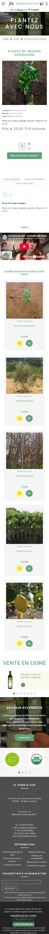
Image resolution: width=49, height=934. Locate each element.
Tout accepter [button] (23, 924)
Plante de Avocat (24, 551)
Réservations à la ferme (37, 862)
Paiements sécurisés (36, 852)
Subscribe (10, 888)
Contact (24, 737)
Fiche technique (12, 179)
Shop (16, 39)
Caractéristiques (24, 183)
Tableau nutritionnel (34, 179)
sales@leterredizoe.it (27, 828)
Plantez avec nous (35, 39)
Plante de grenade (24, 476)
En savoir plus (23, 920)
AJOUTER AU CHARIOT (25, 155)
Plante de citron (24, 626)
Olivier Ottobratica (24, 401)
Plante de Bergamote (24, 325)
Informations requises (36, 866)
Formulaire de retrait (12, 865)
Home (6, 39)
